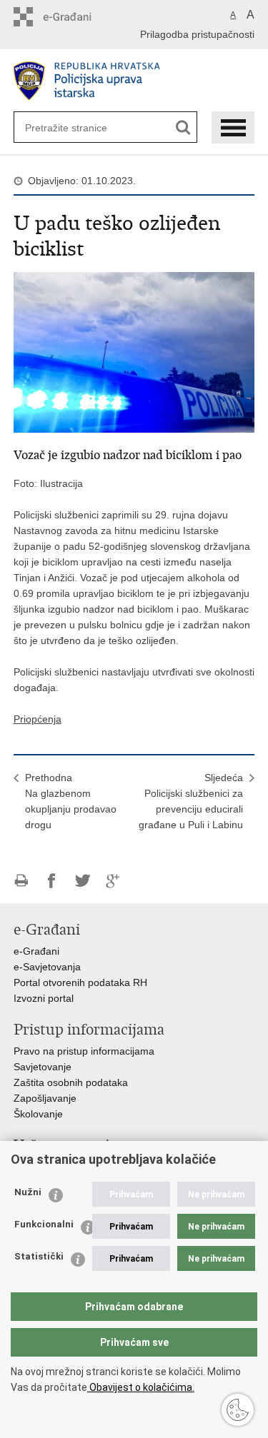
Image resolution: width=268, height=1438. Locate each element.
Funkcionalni (44, 1224)
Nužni (27, 1192)
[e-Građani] (75, 16)
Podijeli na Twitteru (82, 880)
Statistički (39, 1256)
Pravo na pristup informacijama (84, 1051)
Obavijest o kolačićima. (140, 1387)
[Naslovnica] (134, 81)
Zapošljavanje (45, 1098)
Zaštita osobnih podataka (71, 1082)
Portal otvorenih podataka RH (80, 982)
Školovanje (38, 1114)
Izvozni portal (44, 998)
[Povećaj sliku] (134, 351)
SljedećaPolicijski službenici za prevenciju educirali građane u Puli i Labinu (191, 801)
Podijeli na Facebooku (51, 880)
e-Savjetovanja (47, 966)
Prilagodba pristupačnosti (197, 34)
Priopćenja (37, 719)
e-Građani (36, 951)
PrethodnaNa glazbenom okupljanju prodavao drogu (70, 801)
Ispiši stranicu (21, 880)
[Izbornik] (233, 127)
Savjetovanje (42, 1066)
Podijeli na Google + (113, 880)
